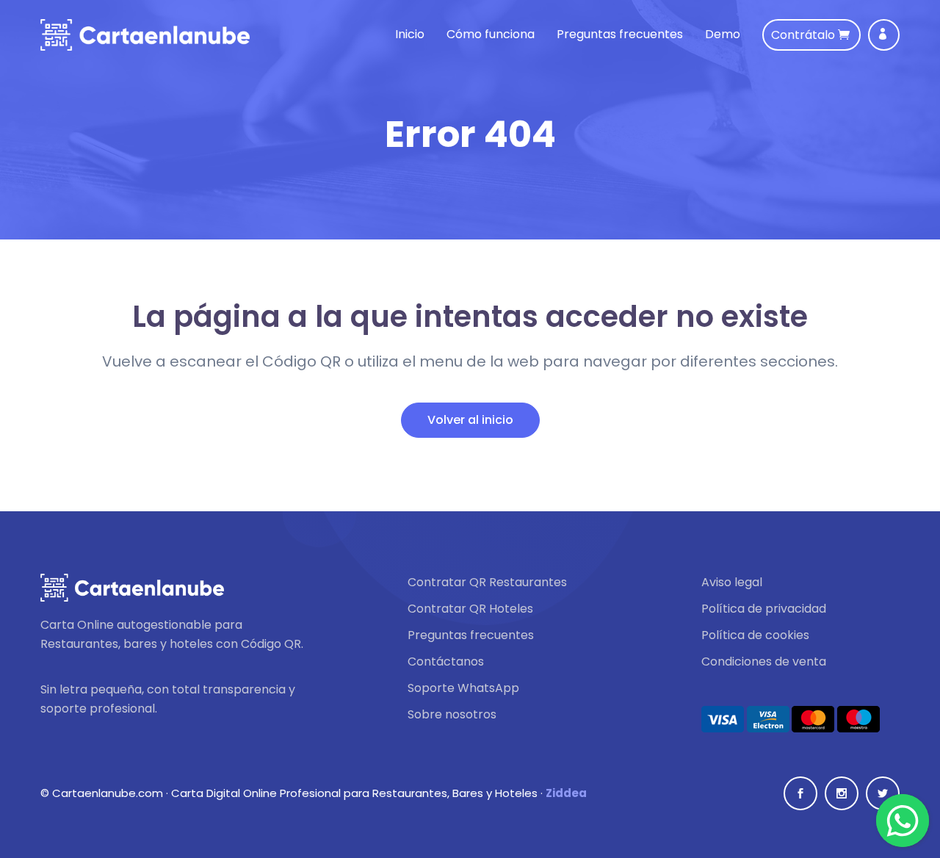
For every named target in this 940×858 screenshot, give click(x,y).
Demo (722, 34)
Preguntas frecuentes (620, 34)
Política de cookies (755, 635)
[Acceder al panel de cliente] (884, 35)
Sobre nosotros (452, 714)
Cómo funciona (490, 34)
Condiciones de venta (763, 662)
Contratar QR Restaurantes (487, 582)
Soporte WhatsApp (463, 688)
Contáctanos (446, 662)
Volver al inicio (470, 419)
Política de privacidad (763, 609)
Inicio (409, 34)
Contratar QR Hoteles (470, 609)
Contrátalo (804, 34)
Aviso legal (731, 582)
